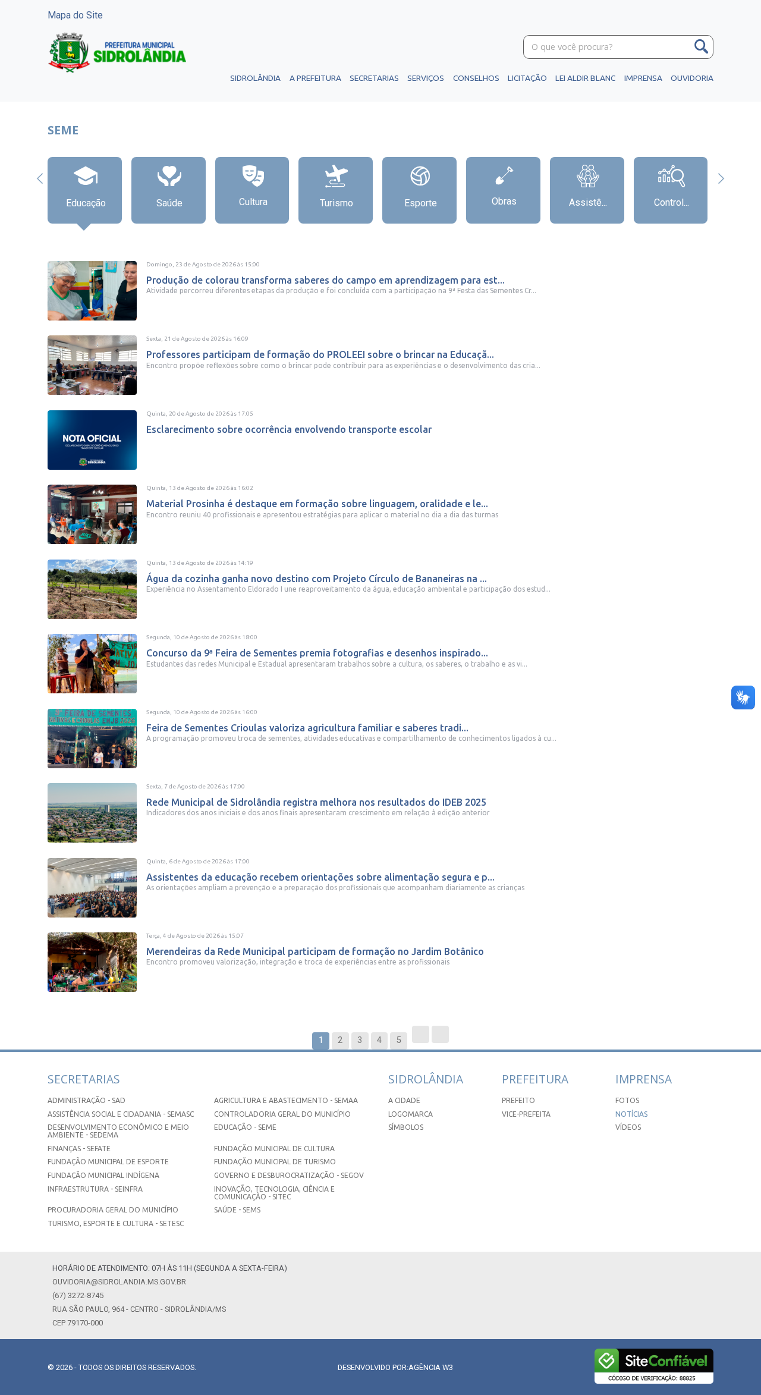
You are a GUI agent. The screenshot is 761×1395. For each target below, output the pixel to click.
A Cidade (404, 1100)
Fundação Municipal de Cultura (274, 1148)
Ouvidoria (692, 78)
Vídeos (628, 1127)
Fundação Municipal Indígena (103, 1175)
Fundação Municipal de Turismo (275, 1161)
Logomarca (410, 1114)
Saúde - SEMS (237, 1210)
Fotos (627, 1100)
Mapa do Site (75, 15)
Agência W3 (430, 1367)
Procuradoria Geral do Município (113, 1210)
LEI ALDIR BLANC (585, 78)
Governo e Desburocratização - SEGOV (289, 1175)
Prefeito (518, 1100)
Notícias (631, 1114)
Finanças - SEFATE (79, 1148)
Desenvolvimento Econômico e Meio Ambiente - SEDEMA (118, 1131)
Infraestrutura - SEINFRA (95, 1189)
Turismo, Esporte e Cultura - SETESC (116, 1223)
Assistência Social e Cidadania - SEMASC (121, 1114)
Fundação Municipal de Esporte (108, 1161)
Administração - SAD (86, 1100)
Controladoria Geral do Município (282, 1114)
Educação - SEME (245, 1127)
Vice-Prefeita (526, 1114)
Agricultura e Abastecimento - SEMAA (286, 1100)
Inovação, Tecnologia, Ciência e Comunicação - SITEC (274, 1193)
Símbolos (405, 1127)
